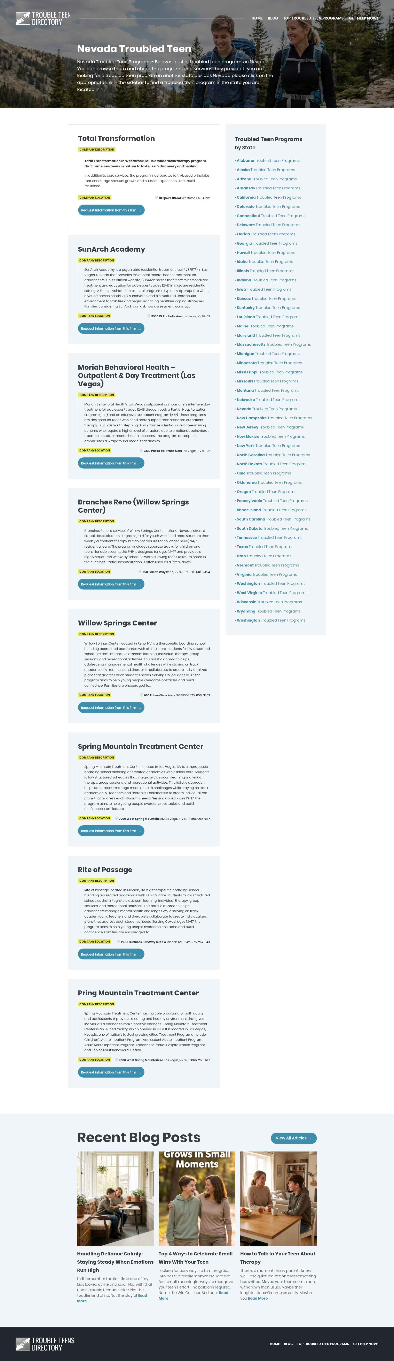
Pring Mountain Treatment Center (138, 993)
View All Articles (291, 1138)
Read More (258, 1298)
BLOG (273, 18)
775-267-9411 (201, 942)
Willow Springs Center (117, 623)
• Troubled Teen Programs (267, 161)
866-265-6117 (200, 818)
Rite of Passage (105, 870)
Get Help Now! (364, 18)
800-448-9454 (199, 572)
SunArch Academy (111, 249)
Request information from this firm (108, 210)
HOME (257, 18)
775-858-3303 (200, 695)
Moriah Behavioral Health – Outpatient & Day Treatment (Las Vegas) (137, 376)
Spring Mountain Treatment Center (140, 746)
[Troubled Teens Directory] (43, 18)
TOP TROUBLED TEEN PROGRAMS (313, 18)
